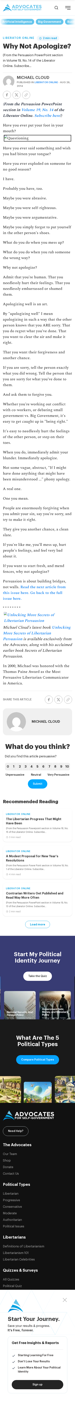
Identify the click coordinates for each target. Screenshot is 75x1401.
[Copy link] (26, 95)
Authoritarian (12, 1219)
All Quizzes (11, 1279)
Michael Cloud (33, 78)
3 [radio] (26, 766)
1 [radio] (13, 766)
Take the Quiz (37, 976)
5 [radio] (37, 766)
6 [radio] (43, 766)
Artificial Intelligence (17, 21)
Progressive (11, 1200)
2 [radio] (20, 766)
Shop (7, 1160)
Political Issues (13, 1226)
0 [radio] (8, 766)
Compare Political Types (37, 1059)
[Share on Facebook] (7, 95)
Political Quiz (12, 1286)
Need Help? (15, 1131)
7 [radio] (49, 766)
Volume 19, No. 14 (37, 110)
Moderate (10, 1213)
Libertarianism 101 (16, 1253)
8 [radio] (55, 766)
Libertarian (10, 1193)
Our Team (10, 1154)
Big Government (49, 21)
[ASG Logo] (37, 1116)
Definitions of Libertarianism (23, 1246)
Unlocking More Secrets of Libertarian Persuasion (37, 633)
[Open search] (56, 7)
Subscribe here (47, 116)
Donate (8, 1167)
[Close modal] (65, 1300)
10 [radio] (67, 766)
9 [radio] (61, 766)
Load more (37, 924)
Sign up (37, 1384)
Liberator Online (18, 38)
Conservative (12, 1206)
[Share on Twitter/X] (16, 95)
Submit (37, 784)
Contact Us (11, 1173)
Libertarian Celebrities (19, 1259)
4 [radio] (31, 766)
